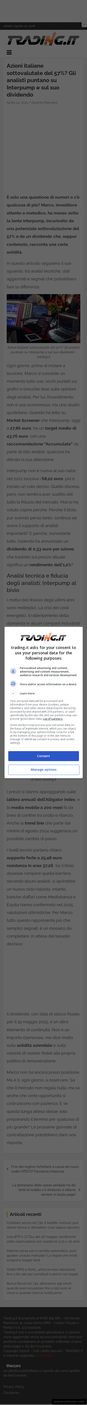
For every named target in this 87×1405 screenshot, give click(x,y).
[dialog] (43, 702)
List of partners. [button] (53, 719)
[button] (43, 693)
